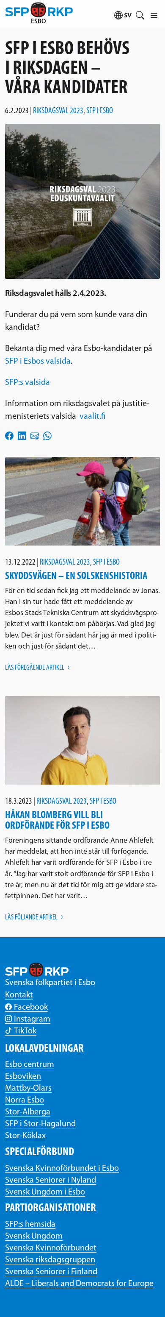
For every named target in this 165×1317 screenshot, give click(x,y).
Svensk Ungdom (34, 1236)
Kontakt (19, 995)
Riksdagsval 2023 (58, 111)
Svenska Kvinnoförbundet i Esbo (62, 1168)
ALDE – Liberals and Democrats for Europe (79, 1284)
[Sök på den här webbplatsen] (140, 14)
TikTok (25, 1031)
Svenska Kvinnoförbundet (50, 1248)
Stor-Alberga (27, 1112)
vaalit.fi (92, 416)
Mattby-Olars (28, 1088)
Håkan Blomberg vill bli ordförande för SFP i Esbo (57, 820)
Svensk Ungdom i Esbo (45, 1192)
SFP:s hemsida (30, 1224)
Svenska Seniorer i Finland (51, 1272)
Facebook (31, 1007)
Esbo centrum (29, 1065)
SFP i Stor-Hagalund (40, 1124)
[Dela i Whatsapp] (47, 436)
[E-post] (34, 436)
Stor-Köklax (25, 1136)
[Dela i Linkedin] (22, 436)
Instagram (32, 1019)
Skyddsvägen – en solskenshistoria (76, 576)
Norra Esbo (24, 1100)
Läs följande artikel (31, 917)
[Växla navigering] (154, 14)
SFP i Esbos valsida (38, 361)
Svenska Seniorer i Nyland (50, 1180)
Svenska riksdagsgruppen (50, 1260)
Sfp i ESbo (99, 111)
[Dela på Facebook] (9, 436)
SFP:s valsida (27, 383)
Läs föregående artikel (34, 667)
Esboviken (23, 1076)
